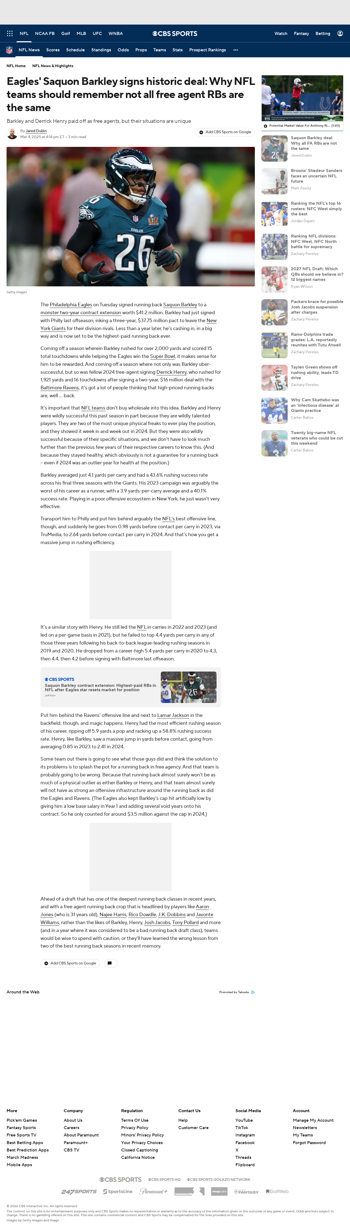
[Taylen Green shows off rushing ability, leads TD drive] (274, 378)
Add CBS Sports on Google (228, 132)
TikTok (241, 1127)
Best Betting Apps (25, 1142)
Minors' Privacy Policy (142, 1135)
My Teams (303, 1135)
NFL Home (16, 66)
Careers (71, 1127)
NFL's (168, 519)
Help (183, 1120)
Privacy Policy (134, 1127)
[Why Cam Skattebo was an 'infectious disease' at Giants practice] (274, 410)
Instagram (245, 1135)
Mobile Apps (19, 1165)
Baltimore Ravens (59, 388)
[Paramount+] (153, 1190)
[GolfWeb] (277, 1191)
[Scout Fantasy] (246, 1191)
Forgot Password (309, 1142)
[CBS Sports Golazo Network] (218, 1179)
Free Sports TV (21, 1135)
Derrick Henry (171, 372)
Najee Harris (113, 915)
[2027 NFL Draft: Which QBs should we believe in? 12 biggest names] (274, 279)
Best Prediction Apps (28, 1150)
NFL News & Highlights (53, 66)
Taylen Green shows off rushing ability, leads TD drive (315, 372)
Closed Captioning (139, 1145)
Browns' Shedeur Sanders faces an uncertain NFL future (316, 176)
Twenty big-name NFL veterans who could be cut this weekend (317, 438)
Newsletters (305, 1127)
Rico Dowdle (142, 915)
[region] (302, 98)
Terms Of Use (134, 1120)
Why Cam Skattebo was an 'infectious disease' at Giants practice (315, 405)
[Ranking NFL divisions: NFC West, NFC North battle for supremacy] (274, 247)
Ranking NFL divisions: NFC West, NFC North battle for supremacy (314, 241)
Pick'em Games (22, 1120)
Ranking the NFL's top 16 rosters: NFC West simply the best (316, 208)
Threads (243, 1157)
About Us (73, 1120)
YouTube (244, 1120)
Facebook (245, 1142)
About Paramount (81, 1135)
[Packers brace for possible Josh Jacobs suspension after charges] (274, 312)
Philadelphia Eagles (71, 305)
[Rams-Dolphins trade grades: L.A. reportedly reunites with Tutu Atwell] (274, 345)
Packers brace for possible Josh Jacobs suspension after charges (317, 307)
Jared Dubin (36, 131)
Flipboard (245, 1165)
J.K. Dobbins (172, 915)
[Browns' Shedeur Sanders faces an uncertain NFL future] (274, 181)
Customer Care (193, 1127)
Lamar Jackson (173, 715)
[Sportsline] (118, 1191)
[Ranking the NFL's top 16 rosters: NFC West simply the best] (274, 214)
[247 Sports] (79, 1190)
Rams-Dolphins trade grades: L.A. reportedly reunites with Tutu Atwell (316, 340)
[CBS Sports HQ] (164, 1179)
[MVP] (219, 1189)
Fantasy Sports (21, 1127)
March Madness (22, 1157)
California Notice (138, 1152)
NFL (141, 627)
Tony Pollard (185, 922)
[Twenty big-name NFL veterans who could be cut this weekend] (274, 443)
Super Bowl (162, 356)
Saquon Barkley (180, 305)
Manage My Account (313, 1120)
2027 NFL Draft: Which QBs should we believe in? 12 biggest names (317, 274)
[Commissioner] (189, 1189)
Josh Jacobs (157, 922)
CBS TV (71, 1150)
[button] (236, 49)
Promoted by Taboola (234, 992)
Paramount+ (76, 1142)
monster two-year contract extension (80, 313)
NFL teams (93, 408)
